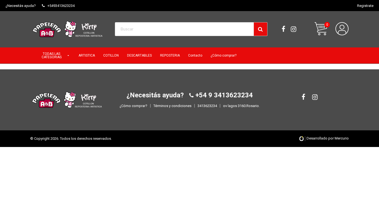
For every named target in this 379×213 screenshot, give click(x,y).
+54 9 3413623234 (223, 95)
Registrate (365, 6)
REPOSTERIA (170, 55)
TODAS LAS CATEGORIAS (52, 55)
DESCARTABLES (139, 55)
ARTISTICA (87, 55)
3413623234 (207, 106)
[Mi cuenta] (342, 29)
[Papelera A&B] (67, 29)
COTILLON (111, 55)
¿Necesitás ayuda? (21, 6)
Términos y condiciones (172, 106)
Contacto (195, 55)
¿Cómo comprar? (223, 55)
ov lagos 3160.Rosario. (241, 106)
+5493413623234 (61, 6)
